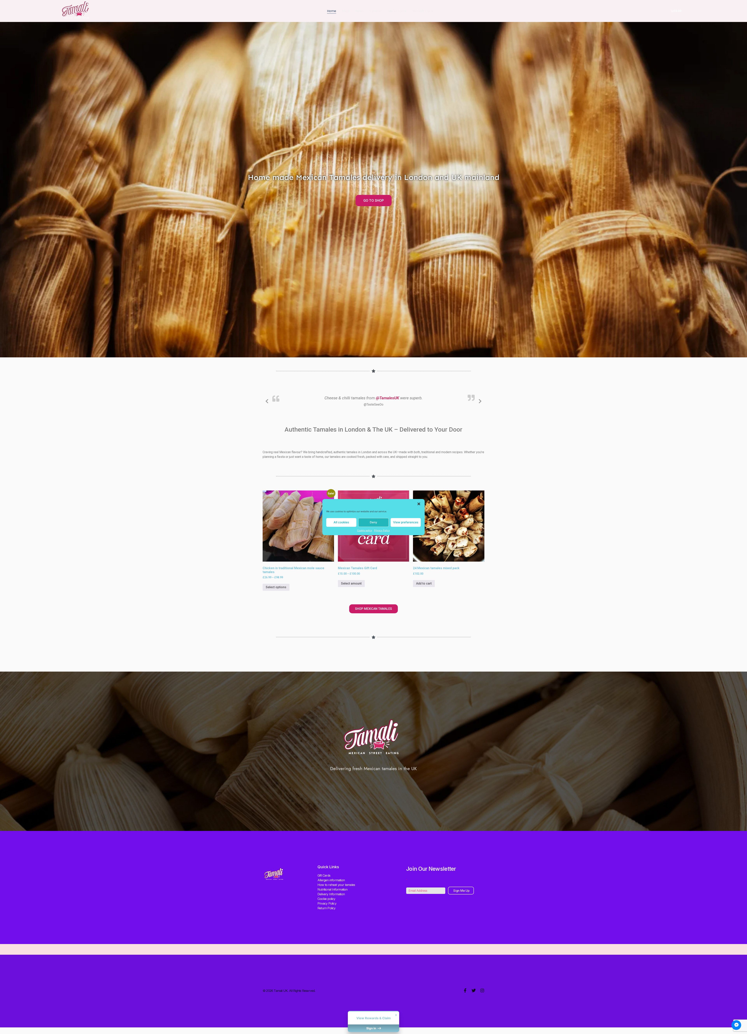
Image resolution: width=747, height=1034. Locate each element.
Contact (376, 11)
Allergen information (331, 880)
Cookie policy (364, 530)
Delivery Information (331, 894)
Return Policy (326, 908)
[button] (419, 504)
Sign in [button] (371, 1028)
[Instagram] (482, 990)
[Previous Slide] (267, 400)
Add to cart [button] (424, 583)
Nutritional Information (332, 889)
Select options (276, 587)
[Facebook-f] (465, 990)
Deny (373, 522)
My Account (397, 11)
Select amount (351, 583)
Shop (346, 11)
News (360, 11)
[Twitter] (474, 990)
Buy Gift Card (422, 11)
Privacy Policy (382, 530)
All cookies (341, 522)
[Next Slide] (480, 400)
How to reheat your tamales (336, 885)
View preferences (405, 522)
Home (331, 11)
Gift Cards (323, 875)
